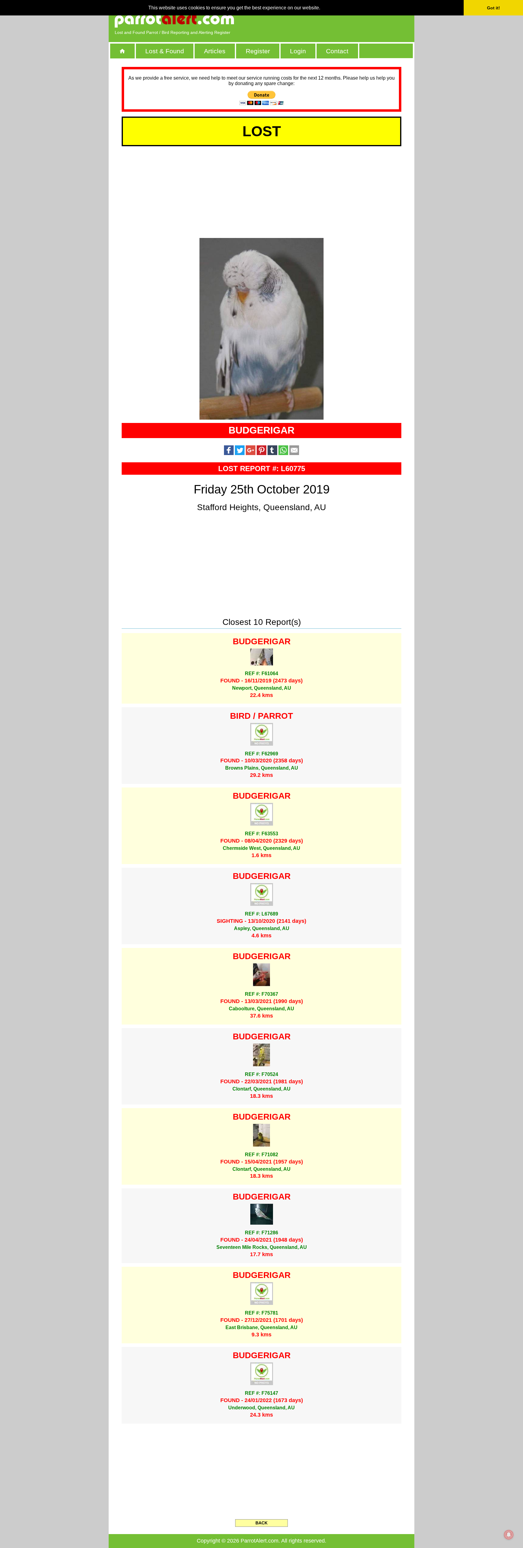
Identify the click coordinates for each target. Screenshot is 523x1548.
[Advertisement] (339, 20)
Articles (214, 51)
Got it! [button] (493, 7)
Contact (337, 51)
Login (298, 51)
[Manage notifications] (509, 1535)
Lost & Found (164, 51)
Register (258, 51)
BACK (261, 1522)
